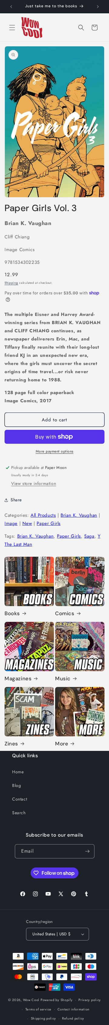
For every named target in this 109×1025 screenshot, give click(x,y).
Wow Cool (31, 999)
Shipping (11, 282)
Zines (11, 743)
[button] (12, 27)
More (61, 743)
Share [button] (16, 500)
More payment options (55, 451)
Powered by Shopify (57, 999)
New (27, 523)
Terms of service (38, 1009)
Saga (89, 536)
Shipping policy (43, 1018)
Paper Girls (49, 523)
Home (18, 772)
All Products (43, 515)
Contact (19, 799)
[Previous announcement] (11, 6)
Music (63, 678)
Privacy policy (89, 999)
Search (19, 813)
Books (12, 613)
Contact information (74, 1009)
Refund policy (73, 1018)
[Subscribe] (87, 851)
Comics (64, 613)
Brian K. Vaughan (79, 515)
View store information (33, 483)
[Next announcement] (97, 6)
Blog (16, 785)
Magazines (18, 678)
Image (11, 523)
